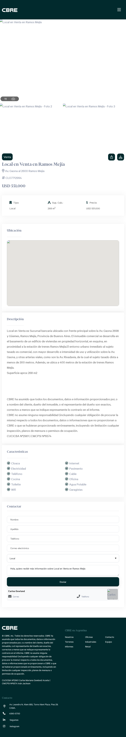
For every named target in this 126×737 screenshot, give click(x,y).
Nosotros (69, 636)
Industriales (90, 641)
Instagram (14, 726)
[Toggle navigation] (119, 9)
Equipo (108, 641)
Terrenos (69, 641)
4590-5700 (14, 713)
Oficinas (89, 636)
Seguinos (13, 719)
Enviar (63, 581)
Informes (69, 646)
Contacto (109, 636)
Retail (88, 646)
